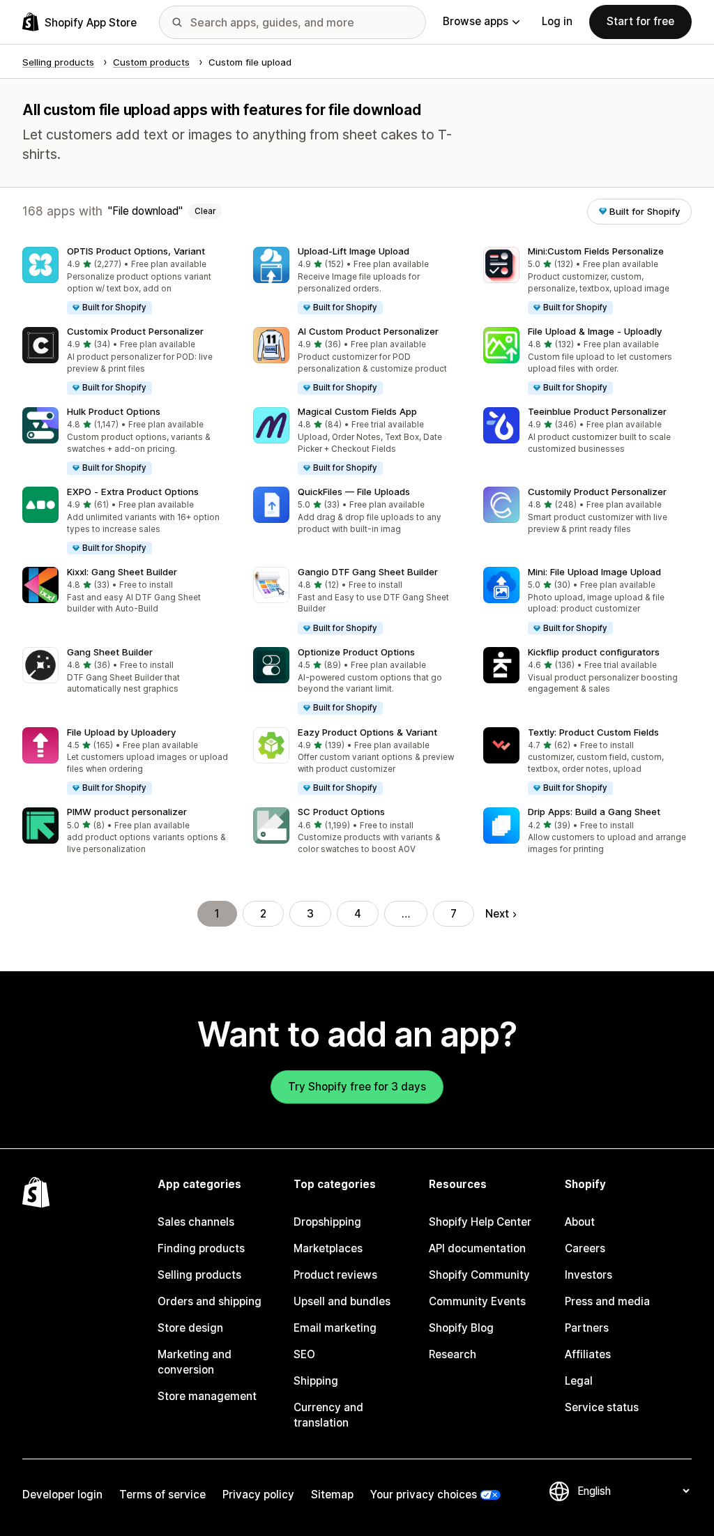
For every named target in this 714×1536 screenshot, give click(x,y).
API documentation (477, 1248)
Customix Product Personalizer (135, 331)
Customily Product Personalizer (597, 491)
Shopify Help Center (480, 1222)
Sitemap (332, 1494)
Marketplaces (328, 1248)
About (580, 1222)
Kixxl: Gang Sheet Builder (122, 571)
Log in (557, 21)
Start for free (640, 21)
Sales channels (196, 1222)
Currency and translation (328, 1415)
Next (497, 913)
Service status (602, 1407)
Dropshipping (327, 1222)
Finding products (201, 1248)
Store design (190, 1328)
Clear (205, 211)
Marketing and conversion (194, 1362)
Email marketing (335, 1328)
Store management (207, 1396)
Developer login (62, 1494)
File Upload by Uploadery (121, 732)
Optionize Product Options (356, 651)
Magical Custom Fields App (357, 411)
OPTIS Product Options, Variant (136, 251)
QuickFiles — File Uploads (354, 491)
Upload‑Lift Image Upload (353, 251)
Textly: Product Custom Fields (593, 732)
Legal (579, 1380)
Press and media (607, 1301)
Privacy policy (258, 1494)
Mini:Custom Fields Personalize (596, 251)
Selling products (199, 1275)
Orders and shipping (209, 1301)
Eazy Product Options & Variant (367, 732)
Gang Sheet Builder (110, 651)
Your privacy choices (423, 1494)
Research (452, 1354)
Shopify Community (479, 1275)
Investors (588, 1275)
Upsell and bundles (342, 1301)
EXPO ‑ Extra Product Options (133, 491)
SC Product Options (341, 811)
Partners (587, 1328)
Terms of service (162, 1494)
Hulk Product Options (113, 411)
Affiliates (588, 1354)
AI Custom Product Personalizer (368, 331)
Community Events (477, 1301)
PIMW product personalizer (127, 811)
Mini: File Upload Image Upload (594, 571)
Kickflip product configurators (594, 651)
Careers (585, 1248)
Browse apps (475, 21)
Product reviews (335, 1275)
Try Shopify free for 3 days (357, 1086)
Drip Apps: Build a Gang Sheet (594, 811)
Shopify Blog (461, 1328)
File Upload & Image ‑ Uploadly (595, 331)
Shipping (316, 1380)
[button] (126, 281)
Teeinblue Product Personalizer (597, 411)
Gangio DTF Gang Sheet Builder (368, 571)
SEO (304, 1354)
